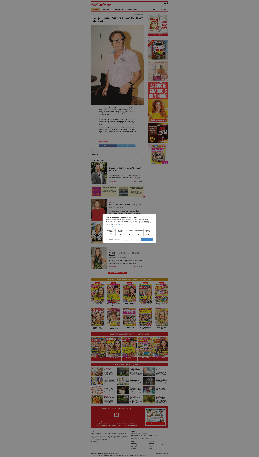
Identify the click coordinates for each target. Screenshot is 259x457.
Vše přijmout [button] (146, 239)
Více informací (120, 224)
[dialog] (129, 228)
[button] (129, 227)
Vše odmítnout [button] (133, 239)
